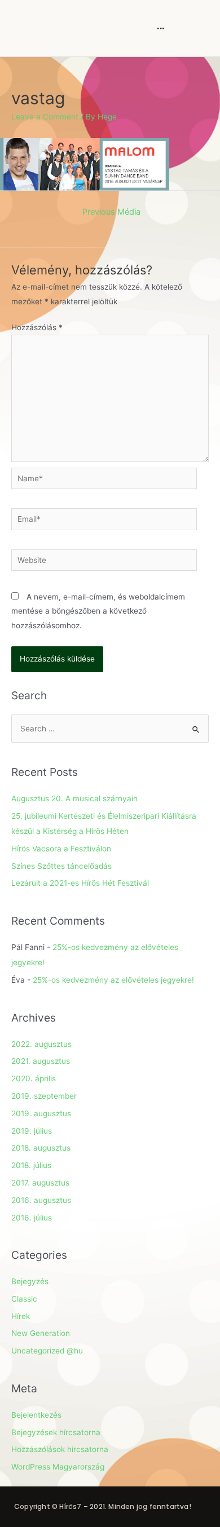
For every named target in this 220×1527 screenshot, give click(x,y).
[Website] (104, 562)
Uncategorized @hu (47, 1350)
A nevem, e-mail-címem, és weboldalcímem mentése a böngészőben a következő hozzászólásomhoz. (98, 611)
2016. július (31, 1217)
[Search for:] (110, 728)
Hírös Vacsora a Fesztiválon (61, 848)
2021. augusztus (40, 1061)
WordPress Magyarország (57, 1466)
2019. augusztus (41, 1113)
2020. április (33, 1078)
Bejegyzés (30, 1281)
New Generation (40, 1333)
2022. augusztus (41, 1044)
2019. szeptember (44, 1095)
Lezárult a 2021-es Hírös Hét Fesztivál (80, 882)
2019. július (31, 1130)
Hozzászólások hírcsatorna (59, 1449)
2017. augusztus (40, 1182)
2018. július (31, 1165)
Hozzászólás (37, 327)
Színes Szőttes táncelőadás (61, 866)
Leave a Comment (44, 116)
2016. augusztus (41, 1200)
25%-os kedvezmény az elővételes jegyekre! (113, 979)
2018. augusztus (41, 1147)
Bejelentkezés (36, 1414)
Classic (24, 1298)
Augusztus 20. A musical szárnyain (74, 798)
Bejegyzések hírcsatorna (55, 1432)
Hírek (20, 1316)
